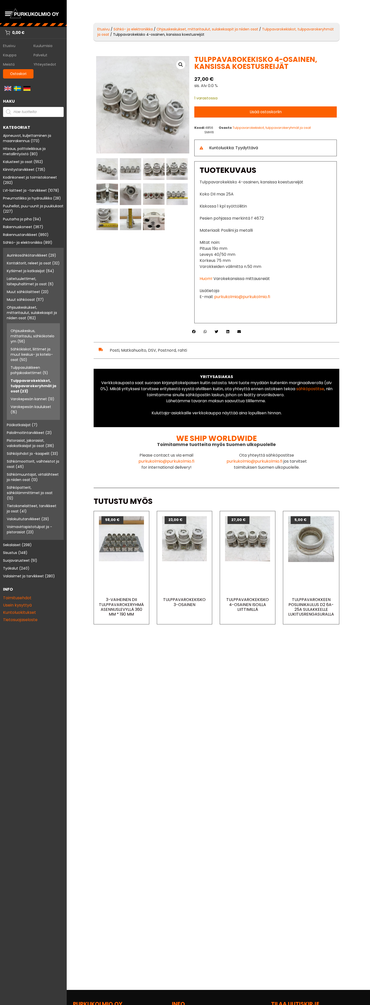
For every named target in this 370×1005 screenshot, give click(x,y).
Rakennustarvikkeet (20, 234)
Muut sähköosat (21, 299)
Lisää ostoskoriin (266, 112)
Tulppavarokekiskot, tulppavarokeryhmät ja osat (33, 386)
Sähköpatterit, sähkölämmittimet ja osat (30, 490)
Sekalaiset (12, 544)
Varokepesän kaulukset (31, 406)
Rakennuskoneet (17, 226)
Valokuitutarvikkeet (23, 518)
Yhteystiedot (44, 64)
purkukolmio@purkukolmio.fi (242, 297)
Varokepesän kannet (29, 398)
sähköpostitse (310, 389)
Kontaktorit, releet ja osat (29, 263)
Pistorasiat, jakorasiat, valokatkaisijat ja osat (25, 443)
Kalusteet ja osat (17, 161)
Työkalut (10, 568)
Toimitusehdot (17, 598)
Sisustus (10, 552)
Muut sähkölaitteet (23, 291)
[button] (180, 64)
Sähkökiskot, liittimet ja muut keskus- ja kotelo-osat (32, 354)
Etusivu (9, 45)
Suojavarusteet (16, 560)
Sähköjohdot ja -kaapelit (28, 453)
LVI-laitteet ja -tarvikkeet (25, 190)
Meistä (9, 64)
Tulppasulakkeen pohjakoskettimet (26, 370)
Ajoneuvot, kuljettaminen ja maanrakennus (27, 138)
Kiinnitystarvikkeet (18, 169)
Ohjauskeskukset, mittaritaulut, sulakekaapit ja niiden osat (32, 312)
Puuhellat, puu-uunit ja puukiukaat (33, 206)
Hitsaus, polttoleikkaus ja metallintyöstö (24, 151)
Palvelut (40, 55)
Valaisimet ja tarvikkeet (23, 576)
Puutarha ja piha (17, 219)
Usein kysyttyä (17, 605)
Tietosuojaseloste (20, 620)
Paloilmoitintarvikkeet (25, 432)
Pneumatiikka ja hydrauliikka (27, 198)
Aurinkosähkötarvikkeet (27, 255)
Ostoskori (18, 73)
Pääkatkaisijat (19, 424)
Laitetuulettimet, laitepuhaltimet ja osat (27, 281)
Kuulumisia (42, 45)
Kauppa (9, 55)
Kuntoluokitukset (19, 612)
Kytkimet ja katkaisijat (26, 270)
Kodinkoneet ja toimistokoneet (30, 177)
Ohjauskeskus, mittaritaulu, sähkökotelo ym (32, 336)
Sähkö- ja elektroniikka (22, 242)
